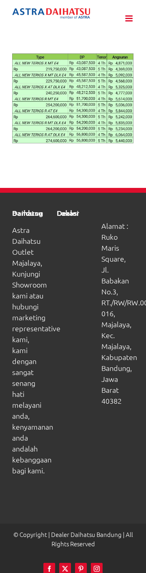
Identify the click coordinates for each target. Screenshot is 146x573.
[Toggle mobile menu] (129, 18)
